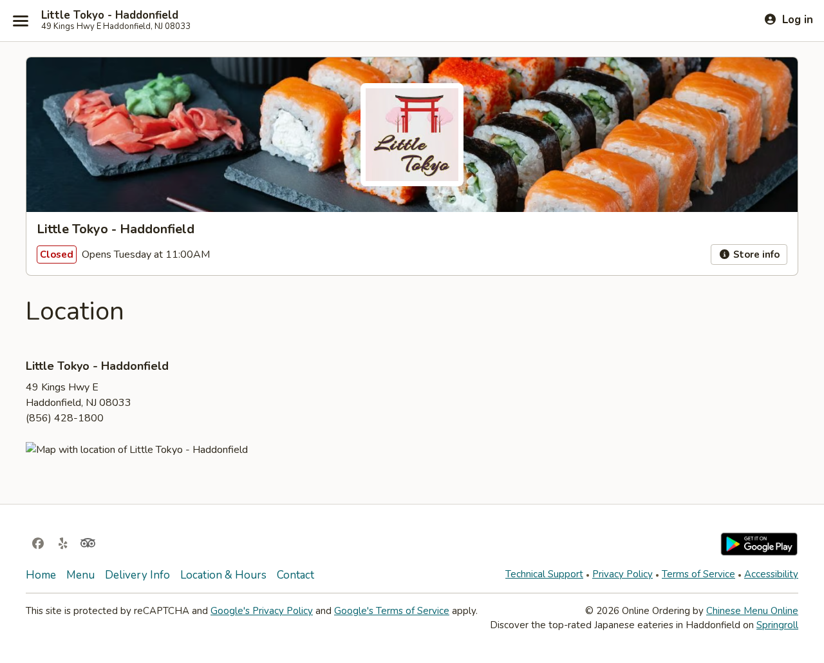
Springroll (777, 625)
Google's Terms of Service (391, 610)
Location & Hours (223, 575)
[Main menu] (20, 20)
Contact (295, 575)
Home (41, 575)
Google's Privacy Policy (262, 610)
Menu (80, 575)
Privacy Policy (622, 574)
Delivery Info (137, 575)
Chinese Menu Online (752, 610)
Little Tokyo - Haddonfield (109, 15)
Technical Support (544, 574)
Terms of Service (698, 574)
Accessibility (771, 574)
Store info (755, 254)
